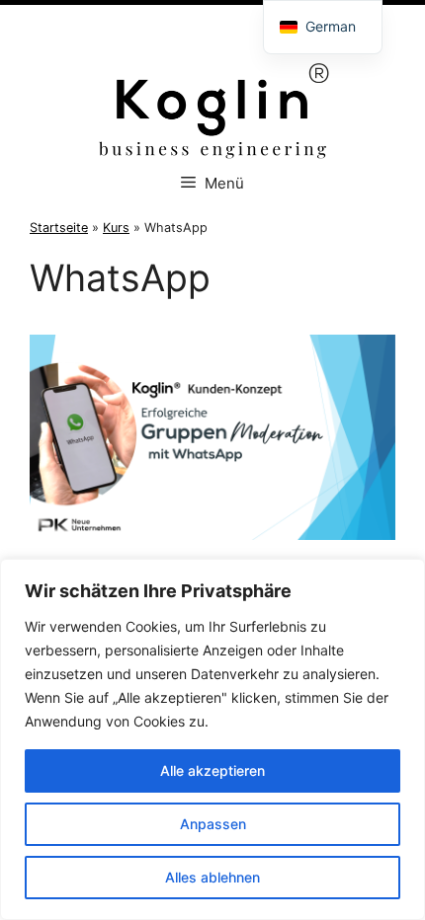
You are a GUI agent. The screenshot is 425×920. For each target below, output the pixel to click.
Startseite (59, 227)
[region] (212, 739)
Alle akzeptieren (212, 770)
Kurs (116, 227)
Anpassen (213, 823)
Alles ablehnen (212, 877)
